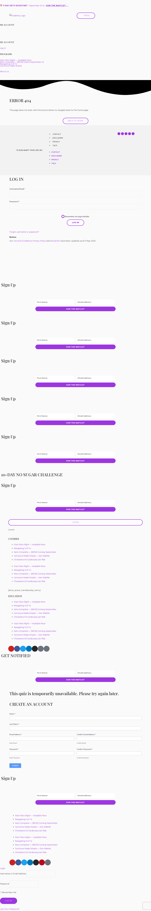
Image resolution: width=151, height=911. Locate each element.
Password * (14, 201)
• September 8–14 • (34, 5)
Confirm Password (84, 749)
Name (12, 714)
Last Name (14, 724)
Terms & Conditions (23, 241)
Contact (56, 134)
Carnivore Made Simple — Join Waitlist (32, 556)
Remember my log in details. (77, 216)
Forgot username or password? (24, 232)
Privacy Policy (39, 241)
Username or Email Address (13, 874)
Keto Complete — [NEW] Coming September (35, 552)
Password (13, 749)
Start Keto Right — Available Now (29, 544)
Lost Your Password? (9, 909)
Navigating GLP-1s (22, 548)
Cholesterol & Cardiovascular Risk (29, 560)
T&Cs (54, 145)
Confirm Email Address (86, 734)
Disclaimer (57, 138)
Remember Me (9, 892)
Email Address (15, 734)
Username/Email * (17, 189)
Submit (15, 766)
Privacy (56, 142)
